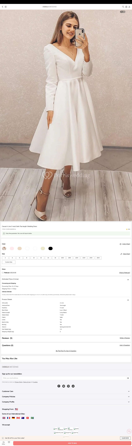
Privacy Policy (19, 382)
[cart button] (126, 7)
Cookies (35, 382)
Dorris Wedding (50, 6)
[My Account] (129, 7)
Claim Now (125, 438)
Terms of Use (26, 382)
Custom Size (8, 262)
